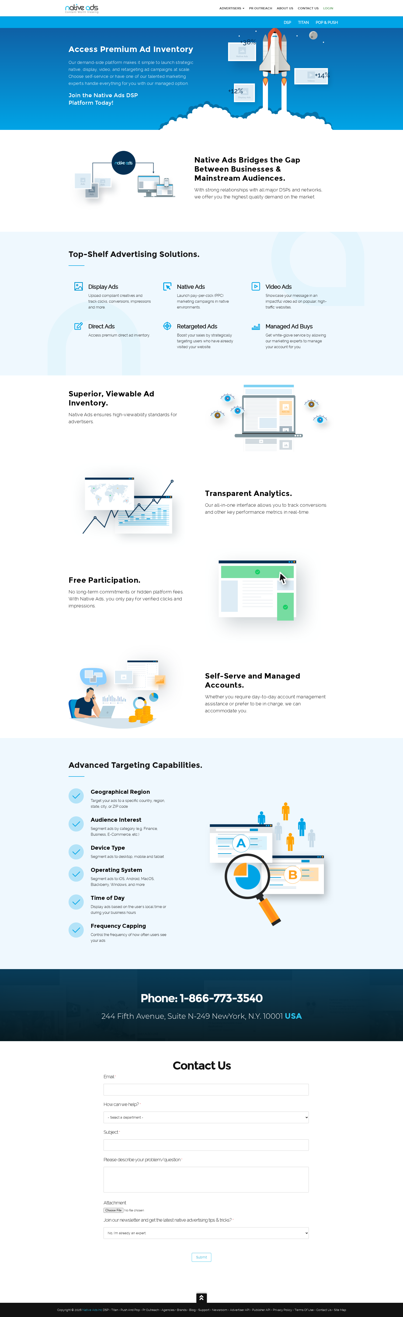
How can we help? (122, 1104)
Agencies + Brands (174, 1310)
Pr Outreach (150, 1310)
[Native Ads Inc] (82, 9)
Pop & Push (327, 22)
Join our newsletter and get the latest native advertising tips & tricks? (168, 1220)
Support (203, 1310)
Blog (192, 1310)
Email (110, 1076)
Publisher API (261, 1310)
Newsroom (219, 1310)
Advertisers (230, 8)
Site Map (340, 1310)
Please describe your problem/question (143, 1159)
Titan (303, 22)
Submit (201, 1257)
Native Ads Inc (92, 1310)
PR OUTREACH (260, 8)
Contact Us (308, 8)
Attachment (115, 1203)
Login (328, 8)
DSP (287, 22)
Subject (112, 1132)
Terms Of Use (304, 1310)
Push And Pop (130, 1310)
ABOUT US (285, 8)
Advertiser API (240, 1310)
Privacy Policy (282, 1310)
